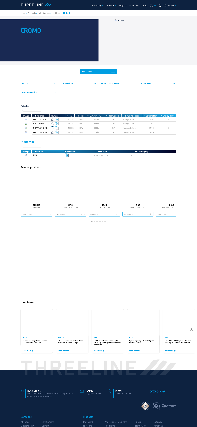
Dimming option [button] (132, 116)
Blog (145, 5)
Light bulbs (56, 13)
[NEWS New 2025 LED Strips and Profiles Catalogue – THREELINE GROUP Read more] (179, 322)
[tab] (91, 221)
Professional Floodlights (116, 421)
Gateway (158, 421)
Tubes (138, 421)
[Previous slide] (19, 187)
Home (23, 13)
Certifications (48, 421)
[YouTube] (160, 391)
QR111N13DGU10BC (40, 132)
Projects (123, 5)
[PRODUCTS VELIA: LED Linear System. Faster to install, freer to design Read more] (72, 322)
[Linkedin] (156, 391)
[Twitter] (164, 391)
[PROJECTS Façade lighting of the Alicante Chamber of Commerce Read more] (37, 322)
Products (32, 13)
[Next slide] (178, 187)
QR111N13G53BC (38, 123)
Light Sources (44, 13)
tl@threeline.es (94, 393)
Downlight (88, 421)
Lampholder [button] (151, 116)
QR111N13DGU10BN (40, 128)
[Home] (36, 5)
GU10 (34, 155)
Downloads (134, 5)
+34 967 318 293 (123, 393)
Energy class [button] (168, 116)
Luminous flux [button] (96, 116)
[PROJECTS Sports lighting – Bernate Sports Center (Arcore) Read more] (143, 322)
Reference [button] (39, 116)
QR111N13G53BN (39, 119)
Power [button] (81, 116)
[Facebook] (152, 391)
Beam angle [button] (114, 116)
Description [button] (102, 152)
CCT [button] (71, 116)
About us (25, 421)
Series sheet (87, 71)
